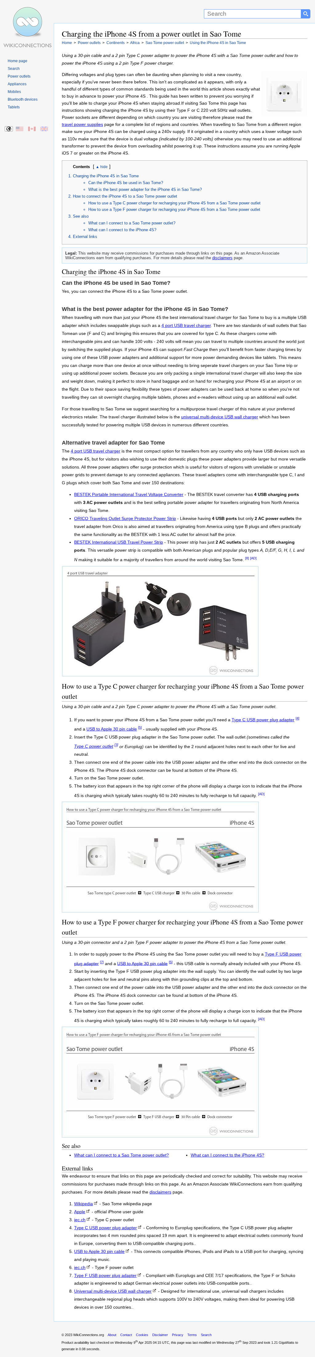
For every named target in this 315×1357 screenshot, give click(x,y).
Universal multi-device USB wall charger (113, 1291)
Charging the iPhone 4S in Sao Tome (106, 176)
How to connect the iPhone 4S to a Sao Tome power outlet (125, 196)
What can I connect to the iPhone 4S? (122, 230)
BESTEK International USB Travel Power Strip (118, 542)
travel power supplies (82, 124)
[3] (116, 745)
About (112, 1335)
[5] (140, 727)
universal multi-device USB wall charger (219, 417)
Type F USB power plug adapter (105, 1275)
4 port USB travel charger (186, 325)
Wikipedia (83, 1204)
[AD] (253, 558)
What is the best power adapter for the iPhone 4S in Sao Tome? (145, 189)
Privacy (177, 1335)
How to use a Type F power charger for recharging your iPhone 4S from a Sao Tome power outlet (174, 209)
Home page (17, 61)
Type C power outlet (93, 746)
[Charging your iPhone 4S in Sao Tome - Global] (9, 129)
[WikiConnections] (27, 11)
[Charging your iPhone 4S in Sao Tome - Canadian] (32, 129)
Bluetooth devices (23, 99)
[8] (247, 558)
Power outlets (19, 76)
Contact (126, 1335)
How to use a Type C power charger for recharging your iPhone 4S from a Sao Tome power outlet (174, 203)
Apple (79, 1212)
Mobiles (14, 92)
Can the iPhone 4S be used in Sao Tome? (125, 182)
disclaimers (222, 258)
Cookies (142, 1335)
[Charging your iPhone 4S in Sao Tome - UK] (44, 129)
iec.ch (80, 1220)
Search (14, 68)
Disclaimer (160, 1335)
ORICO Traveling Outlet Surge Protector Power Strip (125, 518)
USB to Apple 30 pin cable (111, 729)
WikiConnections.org (88, 1335)
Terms (192, 1335)
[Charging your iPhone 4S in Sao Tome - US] (20, 129)
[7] (102, 962)
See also (81, 216)
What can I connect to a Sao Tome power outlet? (131, 223)
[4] (297, 718)
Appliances (17, 84)
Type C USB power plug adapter (263, 720)
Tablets (14, 107)
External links (85, 236)
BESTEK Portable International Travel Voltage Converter (128, 494)
